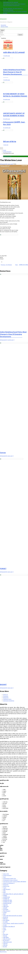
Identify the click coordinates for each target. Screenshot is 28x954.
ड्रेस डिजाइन (5, 909)
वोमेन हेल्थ (5, 935)
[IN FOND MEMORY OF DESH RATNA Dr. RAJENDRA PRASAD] (8, 82)
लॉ (3, 932)
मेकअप (4, 928)
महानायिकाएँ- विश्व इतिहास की (9, 926)
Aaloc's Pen (6, 873)
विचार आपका (5, 934)
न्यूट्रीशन (5, 912)
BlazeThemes (3, 951)
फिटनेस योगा (5, 917)
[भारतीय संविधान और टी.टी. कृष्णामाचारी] (8, 49)
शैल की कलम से (6, 940)
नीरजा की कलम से (6, 911)
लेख (4, 931)
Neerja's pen (6, 886)
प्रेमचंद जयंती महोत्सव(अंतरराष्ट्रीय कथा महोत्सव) (12, 915)
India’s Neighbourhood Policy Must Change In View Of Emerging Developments (15, 5)
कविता (4, 891)
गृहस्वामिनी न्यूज (6, 898)
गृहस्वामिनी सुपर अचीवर (7, 901)
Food (4, 877)
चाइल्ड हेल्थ (5, 904)
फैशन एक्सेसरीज (6, 920)
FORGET (3, 569)
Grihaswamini (3, 19)
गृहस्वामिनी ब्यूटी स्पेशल (7, 900)
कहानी (4, 892)
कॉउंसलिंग (5, 895)
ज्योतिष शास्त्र (6, 906)
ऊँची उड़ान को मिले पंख (9, 142)
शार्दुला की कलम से (6, 939)
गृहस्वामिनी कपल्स (6, 897)
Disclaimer (5, 696)
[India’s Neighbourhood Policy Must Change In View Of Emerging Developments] (8, 58)
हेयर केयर (5, 946)
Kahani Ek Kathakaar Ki (9, 883)
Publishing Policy (7, 699)
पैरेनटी (4, 914)
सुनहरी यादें (5, 943)
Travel (4, 887)
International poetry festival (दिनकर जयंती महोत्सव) (14, 881)
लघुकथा (4, 929)
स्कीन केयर (5, 945)
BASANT (3, 684)
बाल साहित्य (5, 922)
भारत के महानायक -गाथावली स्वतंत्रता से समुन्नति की (13, 923)
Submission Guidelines (8, 700)
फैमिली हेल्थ (5, 918)
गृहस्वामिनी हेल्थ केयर (7, 903)
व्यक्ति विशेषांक (6, 937)
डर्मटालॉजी (5, 908)
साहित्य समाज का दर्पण (7, 942)
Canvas (3, 453)
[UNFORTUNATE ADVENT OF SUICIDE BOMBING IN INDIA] (8, 102)
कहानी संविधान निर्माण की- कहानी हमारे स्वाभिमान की (13, 894)
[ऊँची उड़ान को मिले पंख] (8, 130)
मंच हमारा (5, 925)
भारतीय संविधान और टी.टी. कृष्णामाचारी (10, 2)
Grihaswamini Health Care (9, 878)
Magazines (5, 697)
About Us (5, 694)
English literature (7, 156)
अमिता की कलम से (6, 889)
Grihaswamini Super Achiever (10, 880)
